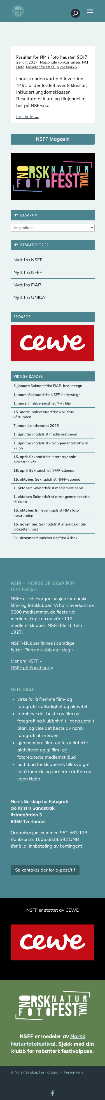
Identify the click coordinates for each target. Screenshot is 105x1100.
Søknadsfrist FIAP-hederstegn (47, 385)
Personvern (73, 1072)
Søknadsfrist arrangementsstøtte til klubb (50, 445)
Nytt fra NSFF (27, 259)
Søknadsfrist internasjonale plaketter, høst (49, 526)
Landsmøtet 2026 (36, 425)
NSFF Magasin (52, 139)
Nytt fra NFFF (27, 272)
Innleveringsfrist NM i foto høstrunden (46, 512)
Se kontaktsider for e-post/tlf (45, 870)
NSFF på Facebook (30, 667)
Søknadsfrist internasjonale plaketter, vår (44, 459)
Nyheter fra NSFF (40, 67)
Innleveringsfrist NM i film (42, 403)
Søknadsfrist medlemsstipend (45, 434)
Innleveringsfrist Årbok (45, 538)
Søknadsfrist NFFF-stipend (43, 470)
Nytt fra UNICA (29, 297)
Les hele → (27, 116)
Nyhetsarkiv (67, 67)
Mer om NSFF (25, 661)
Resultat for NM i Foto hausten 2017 (51, 57)
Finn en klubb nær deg (47, 650)
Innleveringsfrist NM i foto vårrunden (43, 414)
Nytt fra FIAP (27, 285)
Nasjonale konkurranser (60, 62)
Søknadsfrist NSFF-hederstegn (47, 394)
